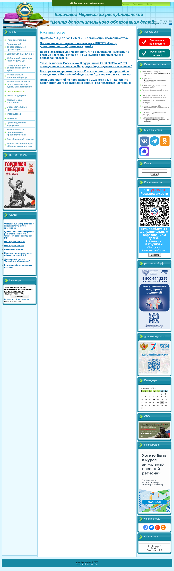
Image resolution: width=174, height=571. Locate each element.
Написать (154, 255)
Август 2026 (148, 388)
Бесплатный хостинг (84, 564)
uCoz (96, 564)
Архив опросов (22, 299)
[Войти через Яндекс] (157, 527)
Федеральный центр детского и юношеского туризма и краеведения (19, 226)
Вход (149, 4)
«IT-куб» (145, 78)
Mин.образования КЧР (14, 242)
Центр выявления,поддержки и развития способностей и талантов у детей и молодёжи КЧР (19, 235)
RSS (170, 24)
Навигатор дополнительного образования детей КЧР (18, 254)
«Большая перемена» (151, 118)
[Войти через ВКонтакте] (151, 527)
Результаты (9, 299)
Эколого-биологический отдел (155, 90)
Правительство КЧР (13, 249)
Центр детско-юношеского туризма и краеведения (153, 96)
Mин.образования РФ (14, 245)
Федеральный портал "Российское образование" (17, 260)
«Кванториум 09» (149, 72)
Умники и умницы (149, 106)
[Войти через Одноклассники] (163, 527)
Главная (125, 4)
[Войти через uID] (145, 527)
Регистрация (138, 4)
